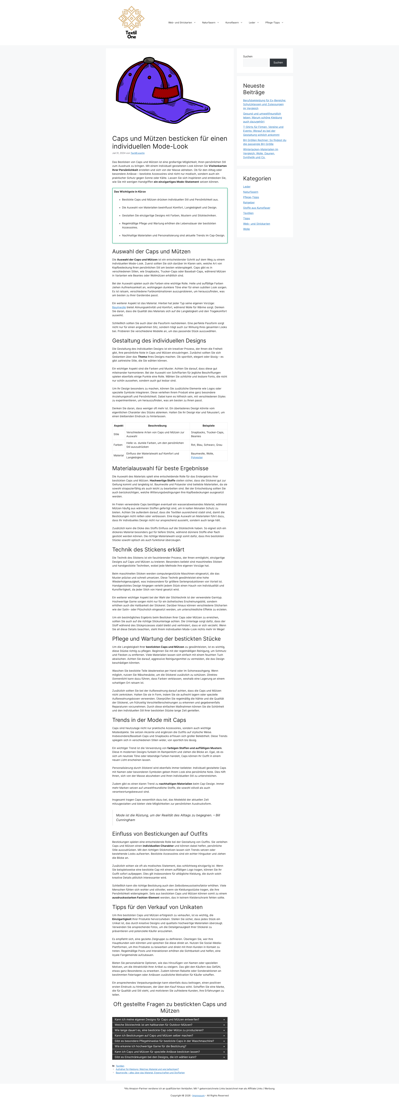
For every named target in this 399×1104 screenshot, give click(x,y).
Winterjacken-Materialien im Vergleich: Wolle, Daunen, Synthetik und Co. (260, 153)
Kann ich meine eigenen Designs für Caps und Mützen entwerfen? (157, 1019)
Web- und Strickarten (180, 22)
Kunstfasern (232, 22)
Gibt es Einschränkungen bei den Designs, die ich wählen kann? (155, 1057)
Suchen (247, 56)
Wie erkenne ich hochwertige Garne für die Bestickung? (150, 1046)
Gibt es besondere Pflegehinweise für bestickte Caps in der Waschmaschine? (164, 1041)
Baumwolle (119, 307)
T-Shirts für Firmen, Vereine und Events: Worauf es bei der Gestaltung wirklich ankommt (263, 130)
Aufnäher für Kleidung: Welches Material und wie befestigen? (147, 1069)
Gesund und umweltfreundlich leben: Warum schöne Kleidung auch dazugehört (262, 117)
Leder (252, 22)
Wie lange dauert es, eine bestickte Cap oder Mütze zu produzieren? (159, 1030)
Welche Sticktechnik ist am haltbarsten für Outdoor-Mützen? (153, 1024)
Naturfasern (208, 22)
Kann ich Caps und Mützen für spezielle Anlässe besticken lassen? (157, 1051)
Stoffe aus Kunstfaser (256, 207)
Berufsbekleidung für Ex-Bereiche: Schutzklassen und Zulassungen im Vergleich (264, 104)
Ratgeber (249, 202)
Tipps (246, 218)
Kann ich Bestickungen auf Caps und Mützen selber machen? (154, 1035)
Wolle (246, 229)
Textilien (120, 1066)
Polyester (197, 457)
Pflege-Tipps (272, 22)
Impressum (198, 1095)
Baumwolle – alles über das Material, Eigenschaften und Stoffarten (150, 1072)
